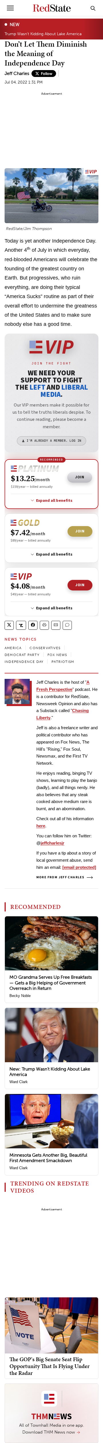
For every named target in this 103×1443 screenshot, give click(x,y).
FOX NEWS (57, 655)
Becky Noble (20, 996)
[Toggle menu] (10, 8)
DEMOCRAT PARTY (22, 655)
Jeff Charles (17, 73)
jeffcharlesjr (52, 843)
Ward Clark (18, 1082)
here (40, 825)
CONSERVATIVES (44, 648)
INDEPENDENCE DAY (24, 662)
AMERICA (13, 648)
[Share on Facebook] (32, 625)
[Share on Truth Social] (21, 625)
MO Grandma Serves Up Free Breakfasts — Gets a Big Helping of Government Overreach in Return (50, 982)
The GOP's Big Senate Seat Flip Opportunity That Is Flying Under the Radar (49, 1366)
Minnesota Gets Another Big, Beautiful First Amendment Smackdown (48, 1157)
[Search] (93, 8)
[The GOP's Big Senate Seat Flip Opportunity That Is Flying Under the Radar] (51, 1325)
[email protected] (79, 867)
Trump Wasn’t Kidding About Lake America (43, 33)
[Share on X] (9, 625)
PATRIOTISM (63, 662)
